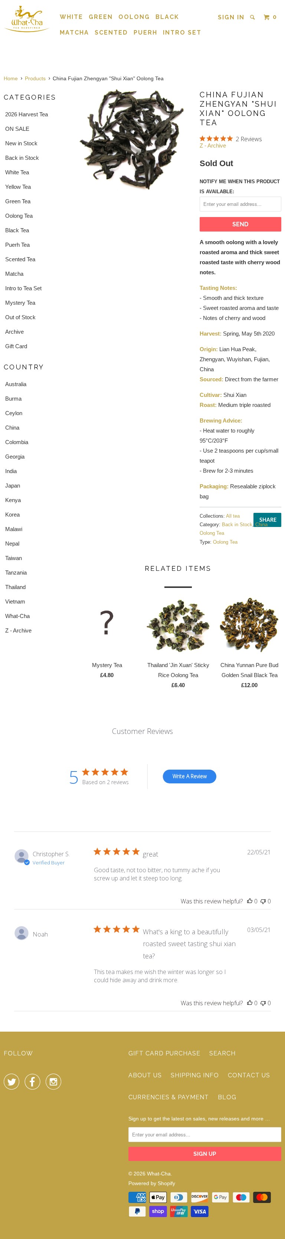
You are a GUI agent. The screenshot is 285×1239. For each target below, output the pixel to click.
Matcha (74, 32)
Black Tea (17, 230)
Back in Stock (22, 158)
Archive (14, 332)
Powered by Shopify (151, 1183)
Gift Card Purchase (164, 1053)
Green (101, 16)
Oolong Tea (19, 216)
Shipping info (195, 1075)
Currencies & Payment (168, 1097)
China (12, 427)
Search (222, 1053)
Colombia (16, 442)
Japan (12, 485)
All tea (233, 516)
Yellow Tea (18, 187)
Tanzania (16, 572)
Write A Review (190, 776)
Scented (111, 32)
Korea (12, 514)
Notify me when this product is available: (240, 186)
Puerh (145, 32)
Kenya (13, 500)
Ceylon (13, 413)
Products (35, 78)
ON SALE (17, 129)
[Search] (253, 17)
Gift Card (16, 346)
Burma (13, 398)
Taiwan (13, 558)
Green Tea (17, 201)
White (71, 16)
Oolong (134, 16)
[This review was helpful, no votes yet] (249, 901)
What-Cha (17, 616)
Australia (15, 384)
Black (167, 16)
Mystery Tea (20, 303)
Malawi (13, 529)
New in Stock (21, 143)
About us (145, 1075)
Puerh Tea (17, 245)
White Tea (17, 172)
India (11, 471)
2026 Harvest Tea (26, 114)
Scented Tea (20, 259)
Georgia (14, 456)
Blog (227, 1097)
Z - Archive (18, 630)
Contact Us (249, 1075)
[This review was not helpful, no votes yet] (263, 901)
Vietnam (15, 601)
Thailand (15, 587)
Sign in (231, 17)
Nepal (12, 543)
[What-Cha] (27, 19)
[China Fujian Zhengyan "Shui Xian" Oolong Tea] (133, 140)
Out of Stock (20, 317)
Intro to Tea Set (23, 288)
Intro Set (182, 32)
